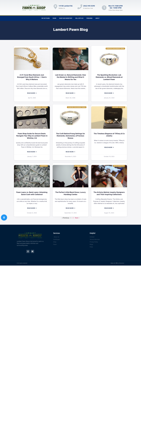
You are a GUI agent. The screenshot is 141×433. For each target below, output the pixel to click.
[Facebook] (32, 251)
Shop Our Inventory (65, 18)
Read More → (32, 93)
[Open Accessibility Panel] (4, 217)
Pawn (54, 18)
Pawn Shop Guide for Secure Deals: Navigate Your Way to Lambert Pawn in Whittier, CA (31, 136)
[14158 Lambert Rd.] (55, 6)
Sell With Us (79, 18)
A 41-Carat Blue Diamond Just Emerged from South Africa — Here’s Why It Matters (32, 77)
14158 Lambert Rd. (66, 6)
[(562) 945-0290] (79, 6)
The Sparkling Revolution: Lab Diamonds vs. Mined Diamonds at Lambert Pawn (109, 77)
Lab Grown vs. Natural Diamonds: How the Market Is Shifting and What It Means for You (70, 77)
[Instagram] (28, 251)
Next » (77, 218)
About (97, 18)
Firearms (89, 18)
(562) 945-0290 (89, 6)
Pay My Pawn (46, 18)
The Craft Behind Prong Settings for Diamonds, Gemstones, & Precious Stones (70, 136)
